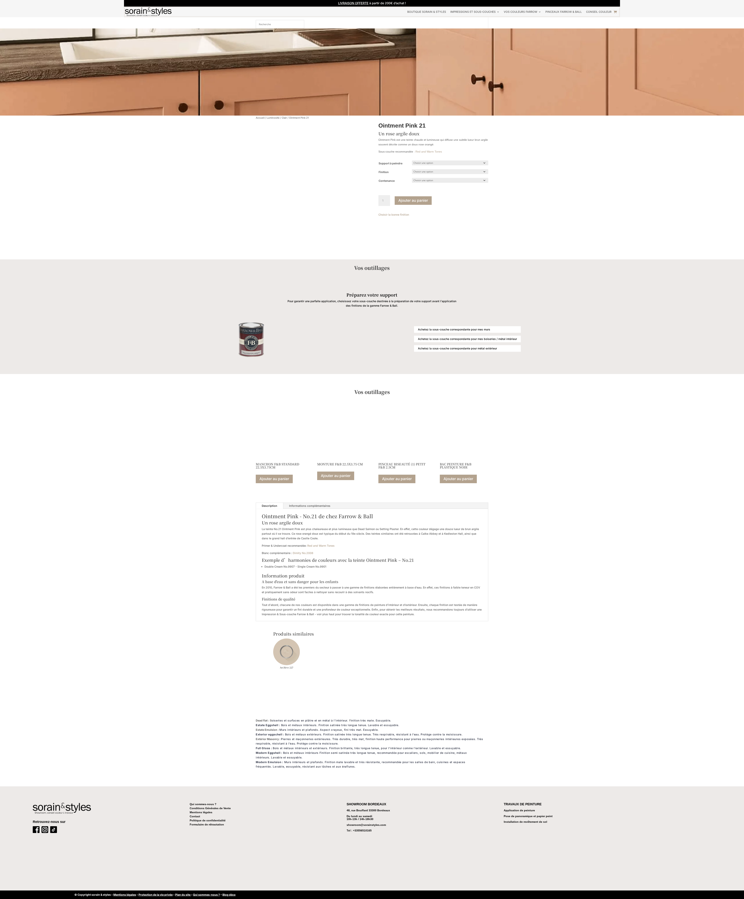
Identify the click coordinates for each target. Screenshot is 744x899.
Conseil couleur (598, 11)
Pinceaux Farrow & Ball (563, 11)
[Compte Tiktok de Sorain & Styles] (53, 830)
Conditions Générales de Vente (210, 808)
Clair (284, 117)
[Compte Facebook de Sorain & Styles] (36, 830)
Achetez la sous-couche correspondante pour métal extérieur (457, 348)
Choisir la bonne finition (393, 214)
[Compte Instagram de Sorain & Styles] (44, 830)
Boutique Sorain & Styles (426, 11)
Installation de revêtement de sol (525, 821)
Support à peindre (390, 163)
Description (269, 505)
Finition (384, 172)
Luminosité (273, 117)
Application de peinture (519, 810)
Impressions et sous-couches (473, 11)
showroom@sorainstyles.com (366, 824)
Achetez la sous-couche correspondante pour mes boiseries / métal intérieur (467, 339)
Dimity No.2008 (303, 553)
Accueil (260, 117)
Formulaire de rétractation (207, 824)
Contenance (387, 180)
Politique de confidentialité (208, 820)
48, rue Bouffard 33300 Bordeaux (368, 810)
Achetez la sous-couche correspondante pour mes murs (454, 329)
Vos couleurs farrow (520, 11)
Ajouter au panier (413, 200)
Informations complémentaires (309, 505)
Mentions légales (201, 812)
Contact (195, 816)
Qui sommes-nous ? (203, 804)
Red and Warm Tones (428, 151)
